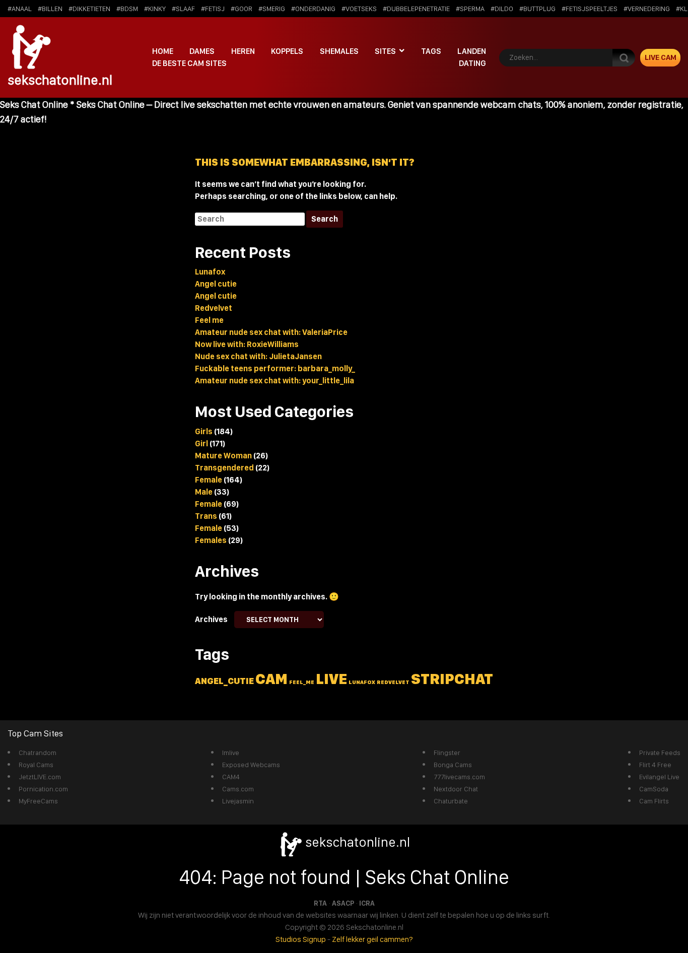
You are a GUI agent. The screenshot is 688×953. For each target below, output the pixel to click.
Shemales (339, 51)
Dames (202, 51)
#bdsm (127, 9)
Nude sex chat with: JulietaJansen (258, 356)
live (331, 679)
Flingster (447, 752)
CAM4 (231, 777)
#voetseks (359, 9)
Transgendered (224, 467)
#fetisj (213, 9)
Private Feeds (659, 752)
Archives (211, 619)
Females (211, 540)
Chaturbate (451, 801)
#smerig (271, 9)
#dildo (502, 9)
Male (204, 492)
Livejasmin (238, 801)
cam (271, 679)
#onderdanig (313, 9)
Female (208, 480)
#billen (50, 9)
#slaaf (183, 9)
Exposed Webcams (251, 765)
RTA (320, 903)
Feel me (209, 320)
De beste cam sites (189, 63)
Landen (471, 51)
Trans (206, 516)
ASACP (343, 903)
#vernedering (647, 9)
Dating (472, 63)
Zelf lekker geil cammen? (372, 939)
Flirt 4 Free (655, 765)
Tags (431, 51)
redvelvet (393, 682)
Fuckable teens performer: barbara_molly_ (275, 368)
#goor (241, 9)
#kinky (155, 9)
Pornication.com (43, 789)
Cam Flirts (654, 801)
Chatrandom (37, 752)
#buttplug (537, 9)
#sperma (470, 9)
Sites (385, 51)
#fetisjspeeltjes (589, 9)
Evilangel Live (659, 777)
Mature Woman (223, 455)
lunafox (362, 682)
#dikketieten (89, 9)
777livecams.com (459, 777)
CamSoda (653, 789)
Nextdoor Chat (456, 789)
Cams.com (238, 789)
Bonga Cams (453, 765)
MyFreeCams (38, 801)
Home (162, 51)
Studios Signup (301, 939)
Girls (204, 431)
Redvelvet (213, 308)
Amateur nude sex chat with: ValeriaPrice (271, 332)
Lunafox (210, 272)
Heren (243, 51)
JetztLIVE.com (40, 777)
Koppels (287, 51)
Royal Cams (36, 765)
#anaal (20, 9)
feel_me (301, 682)
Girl (201, 443)
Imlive (230, 752)
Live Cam (660, 57)
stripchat (452, 679)
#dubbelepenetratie (416, 9)
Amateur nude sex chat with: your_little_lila (274, 380)
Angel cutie (216, 284)
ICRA (367, 903)
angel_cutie (224, 680)
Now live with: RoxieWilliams (247, 344)
